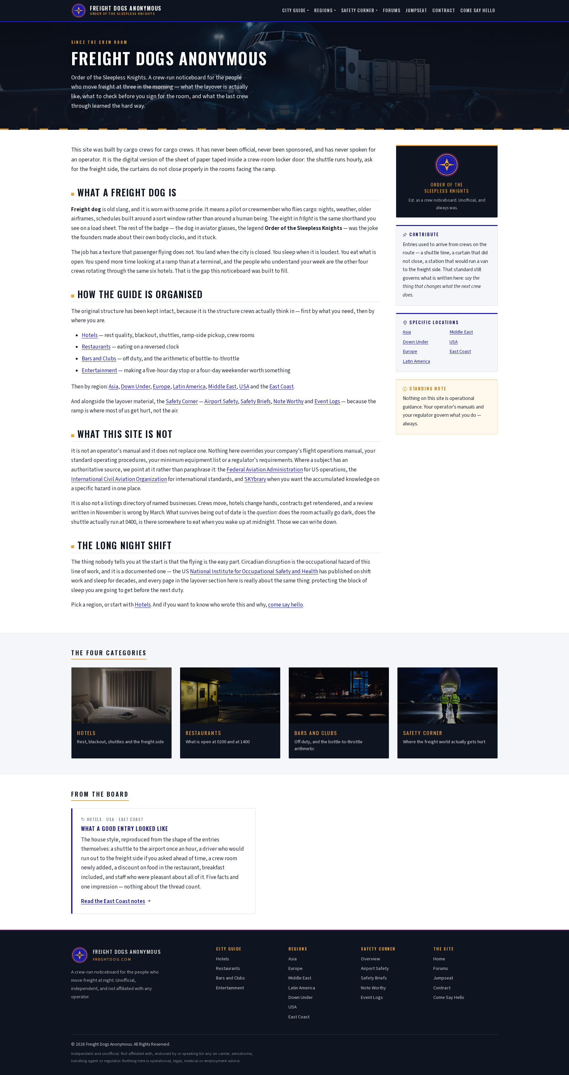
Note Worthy (288, 402)
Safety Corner (182, 402)
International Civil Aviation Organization (119, 479)
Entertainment (99, 371)
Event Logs (327, 402)
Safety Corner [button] (358, 10)
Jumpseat (416, 10)
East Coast (281, 387)
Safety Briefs (255, 402)
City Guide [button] (294, 10)
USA (244, 387)
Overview (370, 958)
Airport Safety (221, 402)
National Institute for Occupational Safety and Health (254, 572)
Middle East (222, 387)
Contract (443, 10)
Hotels (90, 335)
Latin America (189, 387)
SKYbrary (255, 479)
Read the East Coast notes (113, 901)
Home (439, 958)
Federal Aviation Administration (265, 470)
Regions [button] (323, 10)
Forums (391, 10)
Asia (113, 387)
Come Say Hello (477, 10)
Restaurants (96, 347)
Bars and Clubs (99, 359)
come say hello (285, 605)
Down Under (135, 387)
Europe (161, 387)
